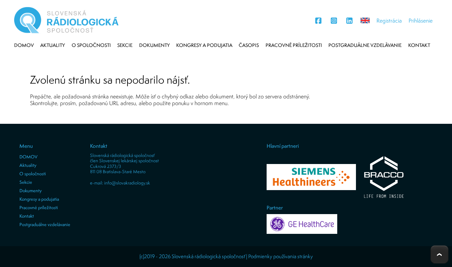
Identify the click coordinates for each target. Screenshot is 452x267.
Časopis (249, 45)
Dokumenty (154, 45)
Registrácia (389, 20)
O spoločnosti (91, 45)
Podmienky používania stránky (280, 256)
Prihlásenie (421, 20)
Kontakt (419, 45)
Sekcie (124, 45)
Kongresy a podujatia (204, 45)
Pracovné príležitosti (294, 45)
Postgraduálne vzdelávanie (365, 45)
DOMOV (24, 45)
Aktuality (52, 45)
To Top (439, 254)
